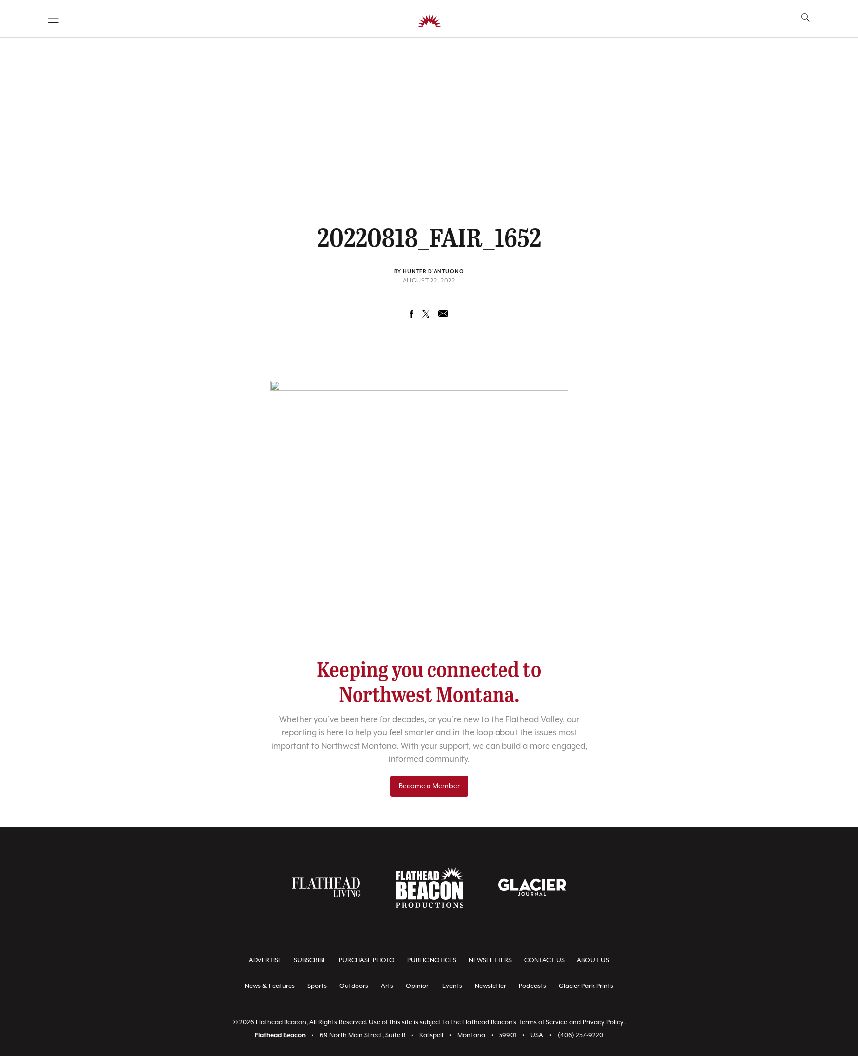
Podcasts (532, 986)
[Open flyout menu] (53, 18)
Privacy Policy (603, 1022)
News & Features (270, 986)
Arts (387, 986)
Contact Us (544, 960)
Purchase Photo (367, 960)
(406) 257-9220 (580, 1035)
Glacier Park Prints (586, 986)
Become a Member (429, 786)
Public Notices (431, 960)
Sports (317, 986)
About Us (593, 960)
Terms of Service (542, 1022)
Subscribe (310, 960)
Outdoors (353, 986)
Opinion (418, 986)
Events (452, 986)
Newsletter (490, 986)
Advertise (265, 960)
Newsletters (490, 960)
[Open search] (805, 17)
